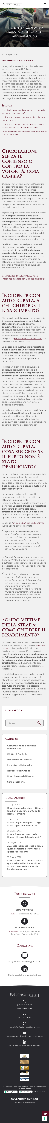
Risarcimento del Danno (20, 776)
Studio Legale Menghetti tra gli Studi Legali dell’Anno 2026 (24, 824)
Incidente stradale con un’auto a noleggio (24, 279)
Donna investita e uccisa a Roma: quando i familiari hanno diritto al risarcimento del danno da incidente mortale (25, 864)
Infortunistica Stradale (17, 60)
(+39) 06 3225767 (24, 1018)
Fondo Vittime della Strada (28, 338)
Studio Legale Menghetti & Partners (24, 975)
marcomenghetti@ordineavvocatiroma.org (24, 1036)
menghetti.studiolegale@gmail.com (24, 961)
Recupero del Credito (18, 771)
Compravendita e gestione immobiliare (21, 747)
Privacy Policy (11, 1092)
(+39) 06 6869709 (24, 1008)
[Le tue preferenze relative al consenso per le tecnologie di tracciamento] (44, 1118)
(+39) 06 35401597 (24, 1005)
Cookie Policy (26, 1092)
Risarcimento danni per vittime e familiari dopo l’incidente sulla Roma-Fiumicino (25, 811)
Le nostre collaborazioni (20, 765)
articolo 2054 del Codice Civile (28, 523)
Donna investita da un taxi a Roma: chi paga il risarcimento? (24, 835)
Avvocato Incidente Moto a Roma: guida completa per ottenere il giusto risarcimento (25, 849)
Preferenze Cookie (39, 1092)
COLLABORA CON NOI (24, 1099)
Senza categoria (16, 782)
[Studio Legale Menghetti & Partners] (12, 4)
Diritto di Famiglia (17, 754)
